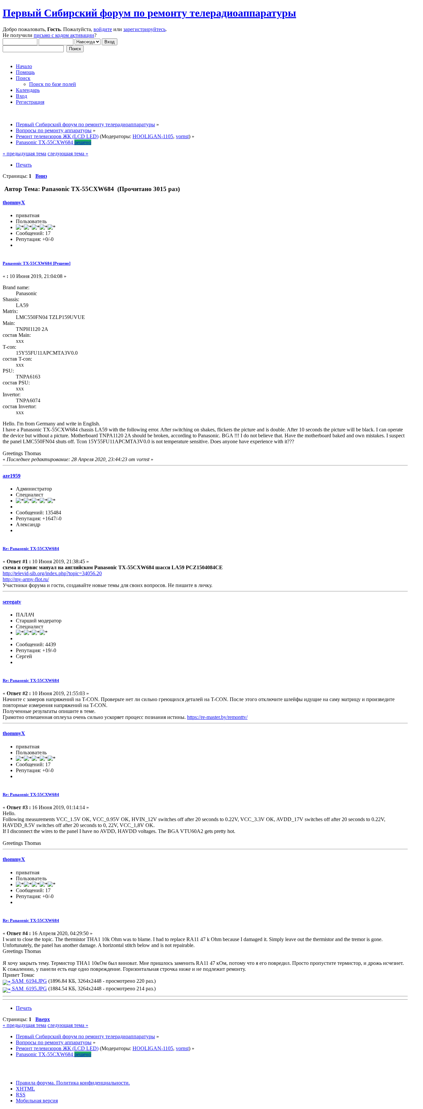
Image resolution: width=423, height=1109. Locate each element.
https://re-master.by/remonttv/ (217, 717)
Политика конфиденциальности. (92, 1083)
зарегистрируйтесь (144, 29)
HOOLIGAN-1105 (153, 136)
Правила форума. (35, 1083)
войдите (103, 29)
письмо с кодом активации (64, 35)
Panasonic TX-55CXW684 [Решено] (36, 263)
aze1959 (11, 476)
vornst (182, 136)
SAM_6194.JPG (29, 981)
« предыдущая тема (24, 153)
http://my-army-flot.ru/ (26, 579)
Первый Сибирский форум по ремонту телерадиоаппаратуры (149, 13)
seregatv (12, 602)
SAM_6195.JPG (29, 988)
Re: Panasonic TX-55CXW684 (31, 548)
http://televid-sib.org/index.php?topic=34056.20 (52, 573)
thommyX (14, 202)
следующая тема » (68, 153)
